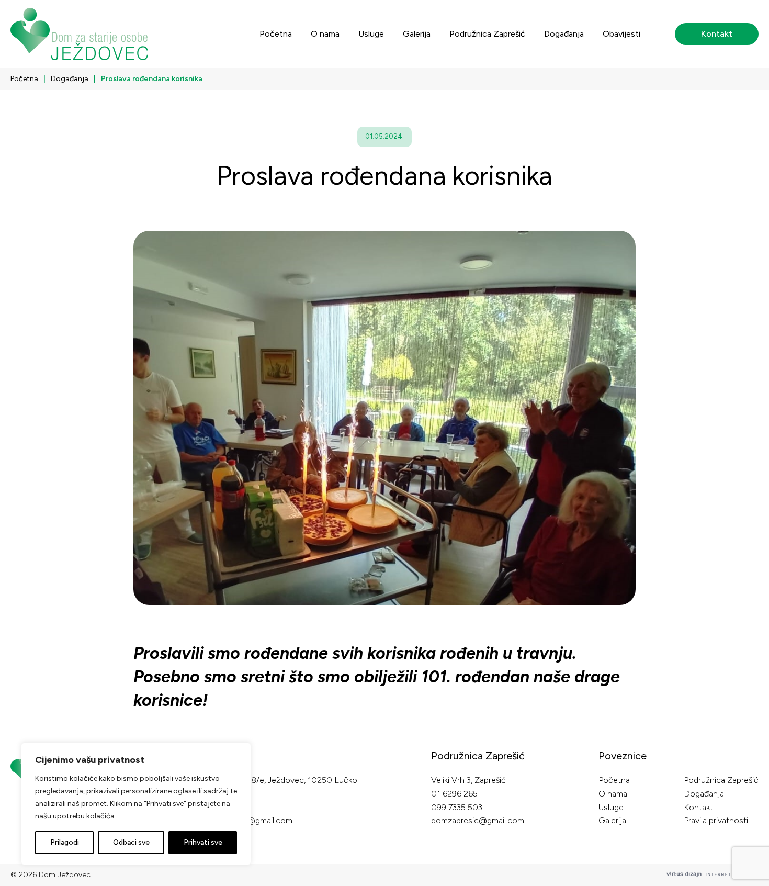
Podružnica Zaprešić (487, 34)
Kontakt (716, 34)
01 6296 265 (454, 794)
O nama (325, 34)
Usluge (371, 34)
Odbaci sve (131, 842)
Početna (275, 34)
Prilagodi (64, 842)
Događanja (564, 34)
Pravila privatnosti (716, 820)
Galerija (417, 34)
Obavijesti (621, 34)
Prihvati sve (203, 842)
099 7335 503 (456, 807)
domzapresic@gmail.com (477, 820)
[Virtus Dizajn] (712, 875)
